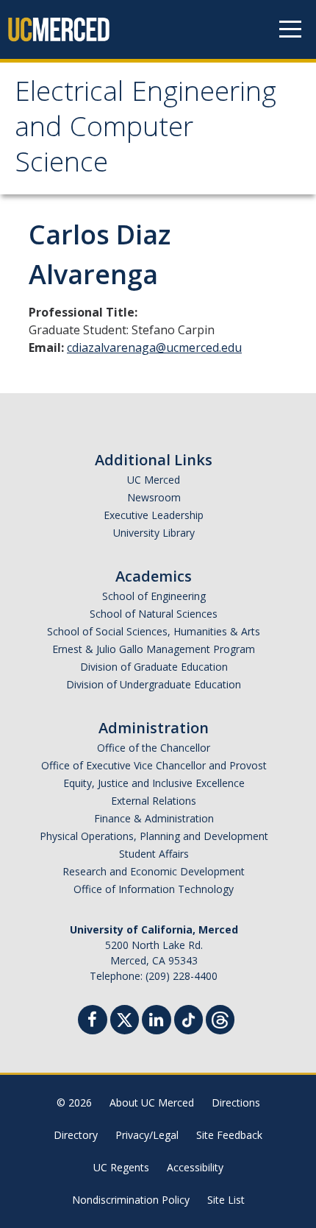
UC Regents (121, 1167)
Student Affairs (154, 854)
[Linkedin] (156, 1021)
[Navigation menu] (290, 29)
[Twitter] (124, 1017)
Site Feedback (229, 1135)
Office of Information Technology (153, 889)
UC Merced (153, 480)
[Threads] (220, 1017)
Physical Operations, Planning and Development (154, 836)
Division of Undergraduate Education (153, 684)
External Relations (153, 801)
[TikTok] (188, 1017)
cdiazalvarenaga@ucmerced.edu (154, 347)
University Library (154, 533)
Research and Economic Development (153, 871)
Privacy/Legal (147, 1135)
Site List (226, 1200)
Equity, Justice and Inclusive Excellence (154, 783)
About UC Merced (151, 1102)
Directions (236, 1102)
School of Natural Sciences (154, 614)
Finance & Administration (154, 818)
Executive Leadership (154, 515)
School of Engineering (154, 596)
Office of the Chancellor (153, 748)
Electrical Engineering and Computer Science (145, 130)
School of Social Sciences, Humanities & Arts (153, 631)
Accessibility (195, 1167)
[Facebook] (92, 1021)
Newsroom (154, 497)
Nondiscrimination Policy (131, 1200)
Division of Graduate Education (154, 667)
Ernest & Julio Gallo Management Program (153, 649)
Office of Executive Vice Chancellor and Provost (154, 765)
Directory (76, 1135)
